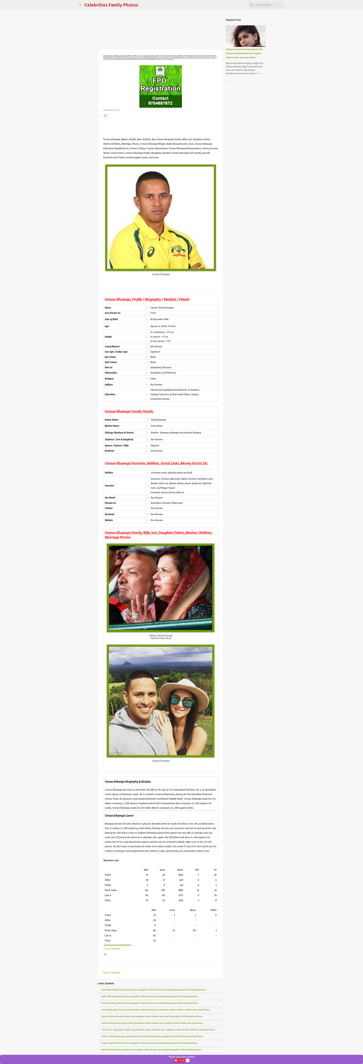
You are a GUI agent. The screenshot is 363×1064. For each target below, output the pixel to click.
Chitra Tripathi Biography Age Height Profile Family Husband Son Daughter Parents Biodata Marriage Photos (152, 1036)
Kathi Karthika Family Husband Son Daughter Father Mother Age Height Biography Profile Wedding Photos (151, 1050)
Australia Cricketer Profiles (117, 945)
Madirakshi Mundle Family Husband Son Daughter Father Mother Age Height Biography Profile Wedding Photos (153, 990)
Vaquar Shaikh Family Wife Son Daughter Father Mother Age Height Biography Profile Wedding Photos (149, 1043)
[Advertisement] (161, 30)
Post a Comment (111, 972)
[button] (105, 116)
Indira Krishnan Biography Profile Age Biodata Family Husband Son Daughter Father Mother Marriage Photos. (152, 1023)
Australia (115, 949)
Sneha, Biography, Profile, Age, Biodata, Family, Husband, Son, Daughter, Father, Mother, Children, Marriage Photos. (155, 1010)
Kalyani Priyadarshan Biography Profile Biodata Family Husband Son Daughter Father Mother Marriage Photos (244, 53)
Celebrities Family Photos (111, 4)
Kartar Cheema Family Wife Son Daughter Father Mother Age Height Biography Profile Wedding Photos (149, 1003)
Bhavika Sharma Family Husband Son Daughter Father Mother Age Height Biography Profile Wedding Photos (152, 1016)
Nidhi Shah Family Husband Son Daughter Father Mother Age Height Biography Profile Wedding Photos (149, 996)
